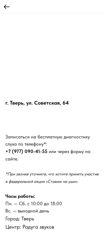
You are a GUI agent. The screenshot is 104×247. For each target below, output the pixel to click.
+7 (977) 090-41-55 (26, 151)
